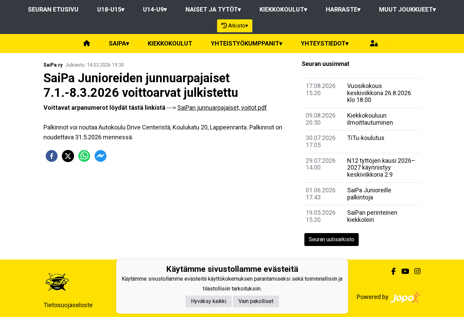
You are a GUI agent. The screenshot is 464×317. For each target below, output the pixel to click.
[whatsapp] (84, 156)
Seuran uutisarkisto (331, 239)
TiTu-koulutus (366, 137)
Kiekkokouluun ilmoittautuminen (370, 119)
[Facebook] (391, 271)
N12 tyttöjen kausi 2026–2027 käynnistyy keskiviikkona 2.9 (381, 167)
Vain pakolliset (255, 301)
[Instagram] (415, 271)
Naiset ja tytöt (213, 9)
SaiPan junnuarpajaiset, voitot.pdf (222, 107)
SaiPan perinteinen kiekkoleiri (372, 216)
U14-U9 (155, 9)
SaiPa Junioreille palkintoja (369, 194)
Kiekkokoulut (283, 9)
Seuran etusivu (53, 9)
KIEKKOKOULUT (170, 43)
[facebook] (52, 156)
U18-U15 (110, 9)
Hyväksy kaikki (208, 301)
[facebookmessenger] (100, 156)
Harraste (343, 9)
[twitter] (68, 156)
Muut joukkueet (407, 9)
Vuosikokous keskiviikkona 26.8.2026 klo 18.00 (379, 92)
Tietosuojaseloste (68, 305)
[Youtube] (402, 271)
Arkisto (238, 25)
